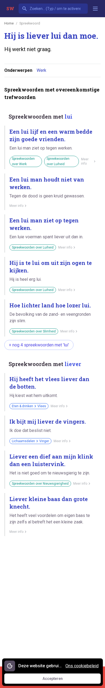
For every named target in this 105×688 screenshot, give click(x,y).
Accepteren (58, 679)
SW (10, 8)
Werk (41, 70)
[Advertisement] (52, 599)
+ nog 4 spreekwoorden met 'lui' (39, 344)
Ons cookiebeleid (82, 665)
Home (9, 23)
